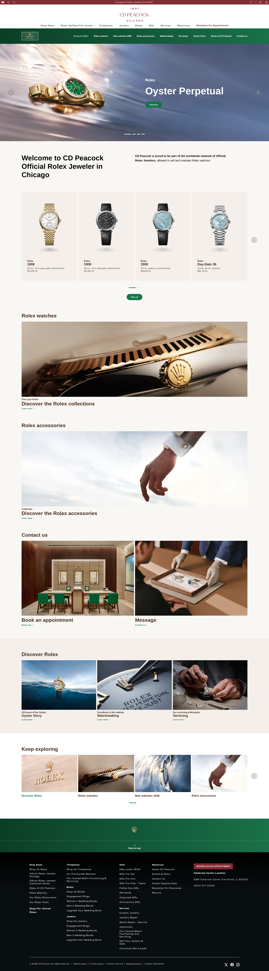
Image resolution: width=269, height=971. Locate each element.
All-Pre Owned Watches (81, 874)
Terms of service (115, 964)
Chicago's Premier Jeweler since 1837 (134, 2)
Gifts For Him (127, 879)
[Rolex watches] (106, 773)
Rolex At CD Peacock (42, 888)
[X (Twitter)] (226, 964)
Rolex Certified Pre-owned (76, 25)
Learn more (27, 408)
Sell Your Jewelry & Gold (131, 942)
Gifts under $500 (130, 869)
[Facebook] (232, 964)
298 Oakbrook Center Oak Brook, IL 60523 (221, 879)
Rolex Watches (38, 893)
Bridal (138, 25)
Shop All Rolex (38, 869)
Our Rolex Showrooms (42, 897)
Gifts (151, 25)
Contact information (154, 964)
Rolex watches (101, 36)
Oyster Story (199, 36)
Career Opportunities (164, 883)
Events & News (161, 874)
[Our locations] (14, 2)
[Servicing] (210, 685)
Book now (26, 625)
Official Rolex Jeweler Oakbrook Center (42, 882)
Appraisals (126, 927)
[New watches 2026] (163, 773)
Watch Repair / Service (133, 922)
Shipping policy (133, 964)
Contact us (242, 36)
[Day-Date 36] (219, 227)
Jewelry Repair (128, 917)
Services (165, 25)
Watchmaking (166, 36)
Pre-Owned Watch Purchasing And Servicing (130, 934)
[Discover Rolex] (49, 773)
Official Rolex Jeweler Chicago (42, 875)
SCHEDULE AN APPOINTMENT (213, 866)
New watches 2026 (122, 36)
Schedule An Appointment (212, 25)
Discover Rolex (80, 36)
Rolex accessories (146, 36)
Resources (183, 25)
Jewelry (124, 25)
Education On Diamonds (166, 888)
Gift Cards (125, 893)
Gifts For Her (127, 874)
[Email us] (3, 2)
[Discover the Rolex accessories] (135, 469)
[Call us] (8, 2)
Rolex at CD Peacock (221, 36)
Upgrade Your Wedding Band (84, 910)
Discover (153, 105)
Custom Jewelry (129, 913)
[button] (251, 2)
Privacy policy (97, 964)
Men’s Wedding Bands (80, 906)
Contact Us (158, 879)
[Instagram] (238, 964)
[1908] (49, 227)
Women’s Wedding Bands (82, 901)
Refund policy (80, 964)
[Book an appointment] (78, 578)
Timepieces (106, 25)
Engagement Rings (78, 896)
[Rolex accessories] (220, 773)
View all (134, 297)
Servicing (183, 36)
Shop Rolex (47, 25)
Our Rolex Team (39, 902)
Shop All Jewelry (77, 921)
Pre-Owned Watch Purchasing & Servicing (86, 880)
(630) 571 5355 (204, 885)
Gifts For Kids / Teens (132, 883)
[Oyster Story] (59, 685)
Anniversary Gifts (129, 902)
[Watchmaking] (134, 685)
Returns (156, 893)
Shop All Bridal (76, 892)
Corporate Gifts (128, 897)
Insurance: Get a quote (132, 948)
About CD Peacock (163, 869)
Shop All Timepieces (79, 869)
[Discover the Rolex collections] (135, 359)
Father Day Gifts (129, 888)
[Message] (191, 578)
